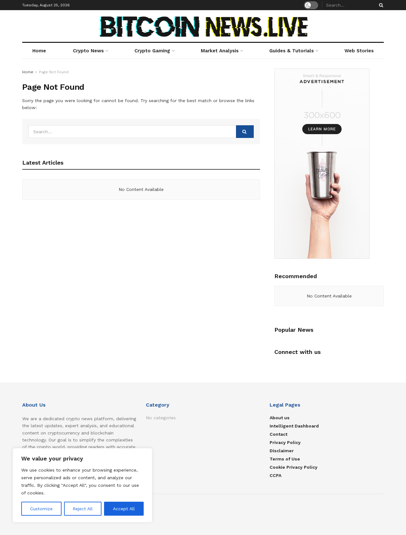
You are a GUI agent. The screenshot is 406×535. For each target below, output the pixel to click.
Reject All (83, 508)
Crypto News (88, 51)
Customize (41, 508)
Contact (278, 434)
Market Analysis (220, 51)
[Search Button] (380, 5)
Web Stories (359, 51)
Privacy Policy (285, 442)
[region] (82, 485)
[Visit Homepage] (203, 26)
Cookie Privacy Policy (294, 467)
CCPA (275, 475)
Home (39, 51)
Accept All (124, 508)
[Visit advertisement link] (329, 164)
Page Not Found (54, 72)
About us (280, 417)
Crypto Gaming (152, 51)
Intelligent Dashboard (294, 425)
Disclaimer (282, 450)
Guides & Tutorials (291, 51)
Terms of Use (285, 458)
